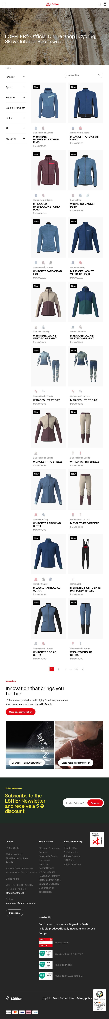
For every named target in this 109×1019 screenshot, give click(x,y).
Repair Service (46, 868)
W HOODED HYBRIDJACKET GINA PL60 (46, 139)
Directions (14, 912)
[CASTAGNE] (43, 128)
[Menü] (104, 991)
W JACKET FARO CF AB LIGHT (47, 272)
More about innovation (20, 712)
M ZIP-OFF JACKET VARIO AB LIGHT (82, 272)
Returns (43, 852)
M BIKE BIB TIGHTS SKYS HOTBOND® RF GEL (85, 589)
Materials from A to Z (50, 880)
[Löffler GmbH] (52, 4)
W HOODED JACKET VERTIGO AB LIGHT (45, 337)
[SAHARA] (36, 327)
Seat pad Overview (49, 884)
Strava (21, 903)
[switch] (99, 1008)
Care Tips (44, 864)
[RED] (80, 128)
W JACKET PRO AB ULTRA (44, 653)
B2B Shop (68, 860)
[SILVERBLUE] (88, 195)
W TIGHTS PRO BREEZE (84, 461)
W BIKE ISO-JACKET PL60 (82, 205)
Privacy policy (84, 998)
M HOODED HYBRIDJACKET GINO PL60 (46, 206)
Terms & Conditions (63, 998)
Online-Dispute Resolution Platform (49, 874)
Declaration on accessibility (46, 889)
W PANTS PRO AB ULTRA (81, 653)
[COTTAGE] (80, 391)
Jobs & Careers (71, 856)
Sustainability (70, 852)
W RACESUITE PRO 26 (46, 400)
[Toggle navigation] (4, 4)
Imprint (46, 998)
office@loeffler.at (15, 893)
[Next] (83, 670)
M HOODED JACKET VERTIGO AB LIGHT (82, 337)
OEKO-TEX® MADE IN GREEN (69, 975)
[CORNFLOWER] (36, 128)
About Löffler (70, 848)
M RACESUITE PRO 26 (83, 400)
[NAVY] (73, 128)
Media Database (72, 864)
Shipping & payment (49, 848)
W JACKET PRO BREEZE (48, 461)
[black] (51, 262)
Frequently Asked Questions (48, 858)
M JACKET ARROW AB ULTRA (46, 589)
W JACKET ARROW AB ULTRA (47, 524)
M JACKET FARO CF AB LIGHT (84, 138)
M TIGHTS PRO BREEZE (84, 523)
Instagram (11, 903)
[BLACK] (43, 579)
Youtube (31, 903)
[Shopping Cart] (105, 4)
